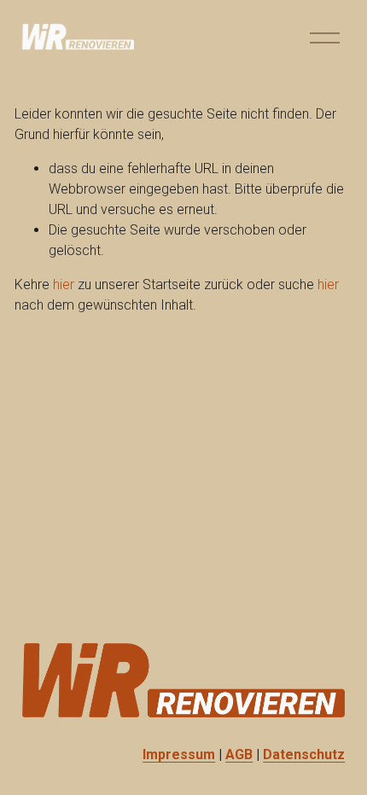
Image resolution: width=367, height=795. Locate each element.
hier (63, 284)
